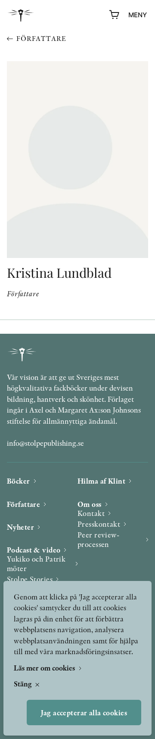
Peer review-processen (98, 539)
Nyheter (20, 526)
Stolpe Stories (30, 579)
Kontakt (91, 513)
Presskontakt (99, 523)
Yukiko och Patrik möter (36, 563)
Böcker (18, 480)
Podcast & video (33, 549)
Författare (41, 38)
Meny (137, 15)
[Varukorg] (114, 15)
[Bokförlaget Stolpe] (20, 15)
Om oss (90, 504)
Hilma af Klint (101, 480)
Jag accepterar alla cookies (84, 712)
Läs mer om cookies (45, 668)
